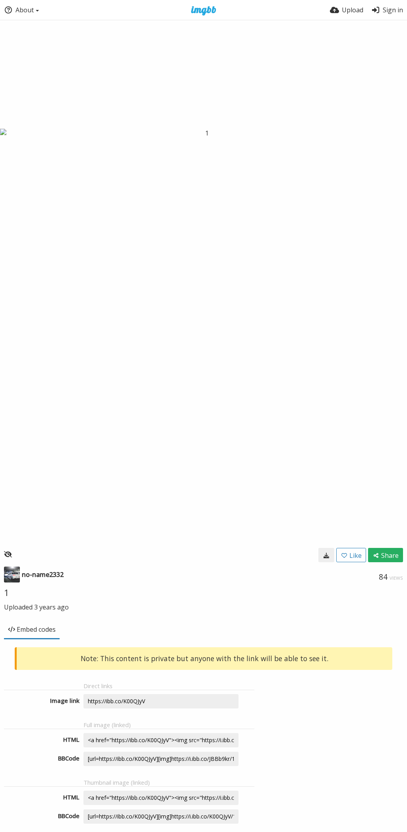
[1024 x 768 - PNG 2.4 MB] (326, 555)
